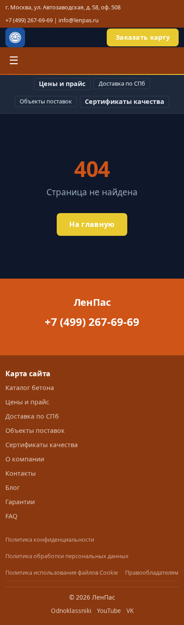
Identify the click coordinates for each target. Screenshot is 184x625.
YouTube (109, 610)
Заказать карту (143, 37)
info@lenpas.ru (79, 20)
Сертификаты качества (124, 101)
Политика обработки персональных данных (67, 556)
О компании (24, 459)
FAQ (11, 516)
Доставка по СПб (122, 83)
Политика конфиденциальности (49, 539)
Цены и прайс (62, 83)
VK (130, 610)
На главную (91, 224)
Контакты (20, 473)
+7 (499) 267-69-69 (29, 20)
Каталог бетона (29, 387)
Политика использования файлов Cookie (61, 572)
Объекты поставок (46, 101)
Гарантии (20, 502)
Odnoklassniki (71, 610)
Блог (12, 487)
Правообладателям (152, 572)
